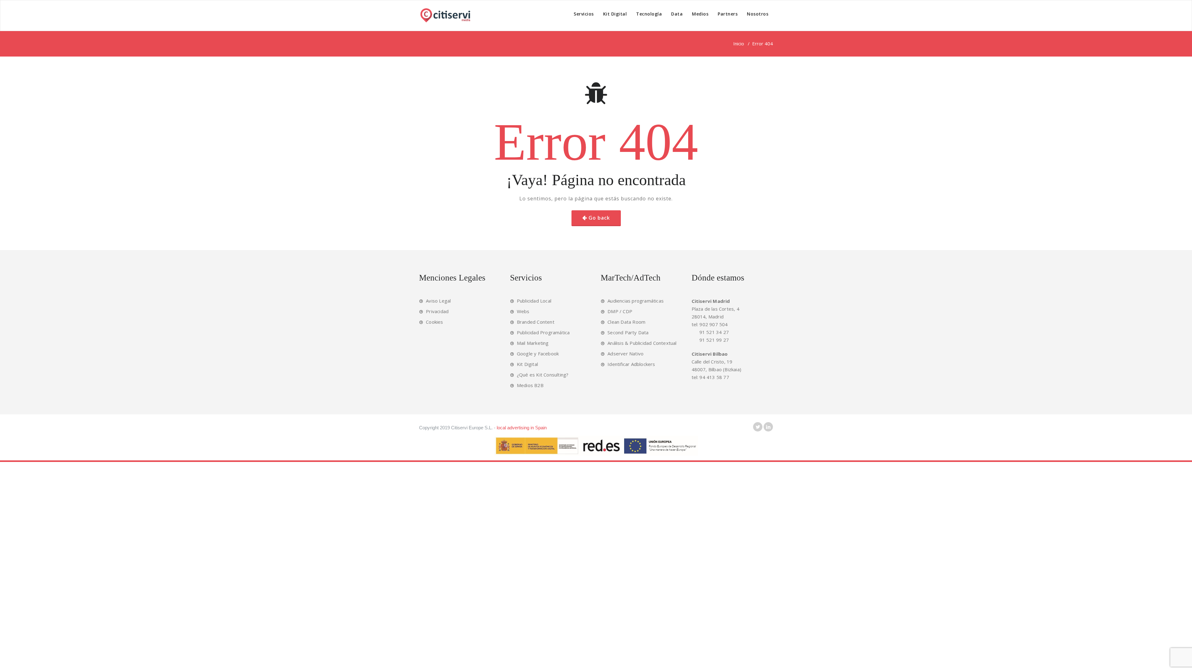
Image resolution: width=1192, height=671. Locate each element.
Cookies (434, 322)
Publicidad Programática (543, 332)
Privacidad (437, 311)
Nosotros (757, 14)
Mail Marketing (533, 343)
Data (677, 14)
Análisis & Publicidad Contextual (641, 343)
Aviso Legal (438, 301)
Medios (700, 14)
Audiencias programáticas (635, 301)
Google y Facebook (538, 353)
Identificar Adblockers (631, 364)
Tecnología (649, 14)
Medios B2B (530, 385)
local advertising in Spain (522, 427)
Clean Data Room (626, 322)
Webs (523, 311)
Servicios (584, 14)
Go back (599, 217)
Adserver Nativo (625, 353)
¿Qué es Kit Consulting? (543, 375)
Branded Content (535, 322)
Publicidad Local (534, 301)
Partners (728, 14)
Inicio (738, 43)
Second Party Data (627, 332)
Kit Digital (615, 14)
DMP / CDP (619, 311)
